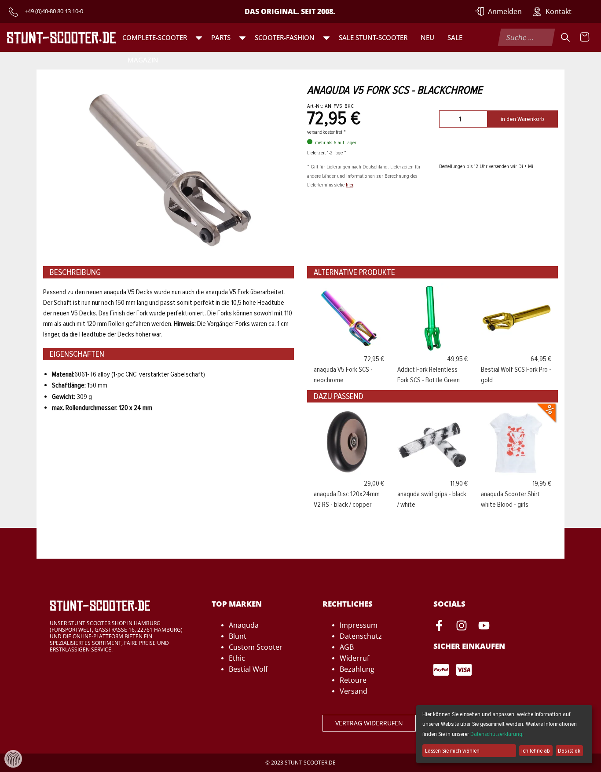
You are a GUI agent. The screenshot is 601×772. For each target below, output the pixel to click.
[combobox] (526, 37)
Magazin (143, 59)
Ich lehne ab (535, 750)
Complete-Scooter (154, 37)
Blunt (237, 636)
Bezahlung (357, 669)
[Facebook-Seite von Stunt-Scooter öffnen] (439, 627)
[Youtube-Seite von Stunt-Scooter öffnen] (484, 627)
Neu (427, 37)
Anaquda (244, 625)
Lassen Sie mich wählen (452, 750)
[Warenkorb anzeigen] (584, 37)
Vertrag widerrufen (369, 723)
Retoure (353, 680)
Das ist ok (569, 750)
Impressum (358, 625)
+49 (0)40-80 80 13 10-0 (54, 11)
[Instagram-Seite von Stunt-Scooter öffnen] (461, 627)
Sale (454, 37)
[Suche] (565, 37)
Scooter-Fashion (285, 37)
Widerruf (354, 658)
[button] (198, 37)
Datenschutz (361, 636)
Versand (353, 691)
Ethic (237, 658)
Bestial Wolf (248, 669)
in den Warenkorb (522, 119)
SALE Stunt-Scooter (373, 37)
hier (349, 184)
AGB (347, 647)
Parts (221, 37)
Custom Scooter (255, 647)
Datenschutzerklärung (496, 734)
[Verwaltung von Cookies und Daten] (13, 758)
